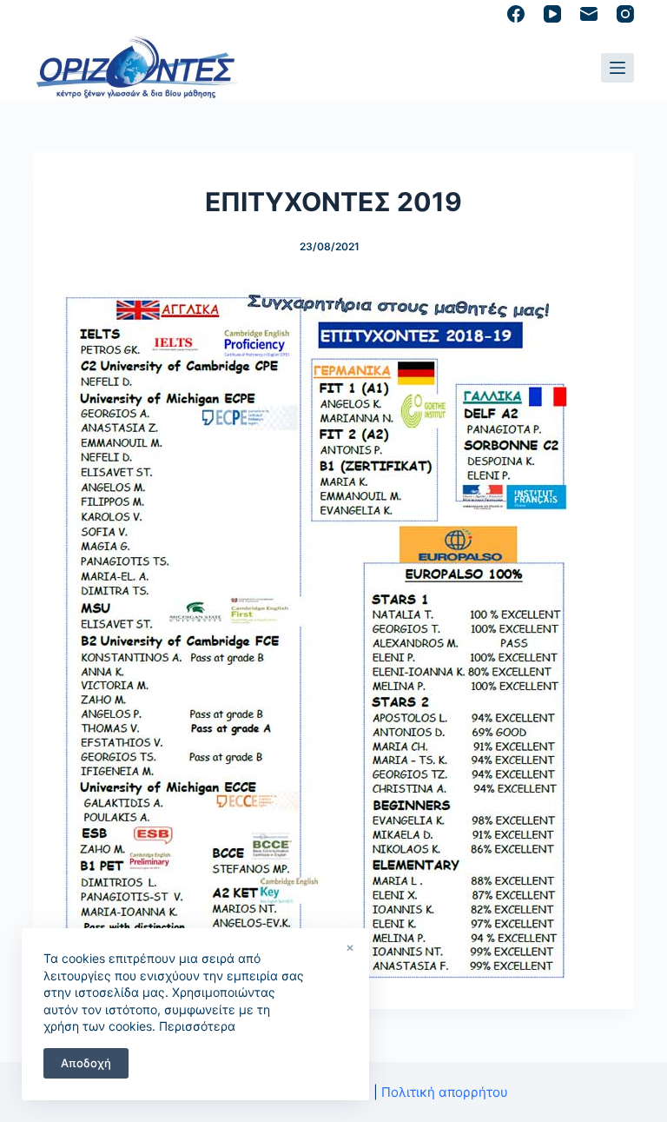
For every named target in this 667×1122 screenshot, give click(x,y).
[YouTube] (552, 14)
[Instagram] (625, 14)
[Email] (589, 14)
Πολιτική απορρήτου (444, 1092)
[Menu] (617, 68)
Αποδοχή (86, 1063)
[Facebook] (516, 14)
